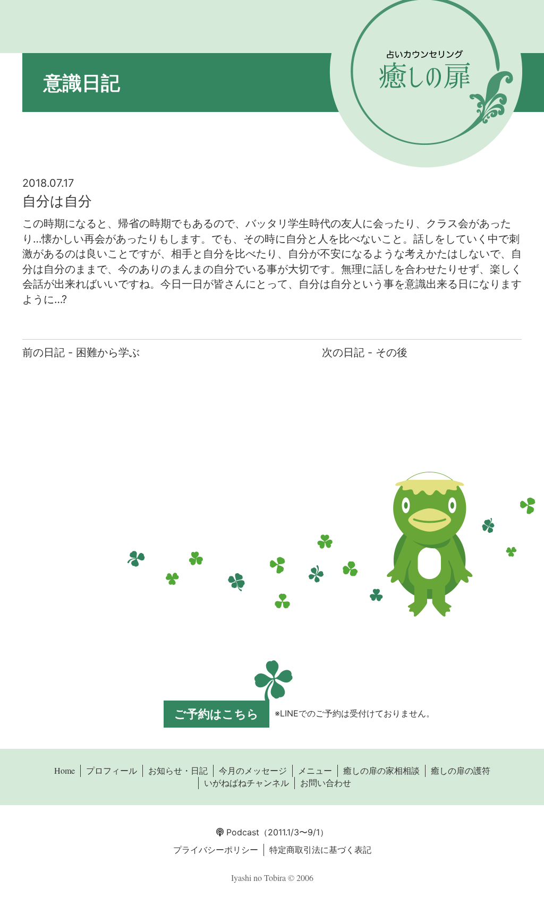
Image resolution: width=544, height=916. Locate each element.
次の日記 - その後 (364, 352)
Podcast (241, 832)
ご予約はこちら (216, 714)
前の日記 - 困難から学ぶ (81, 352)
